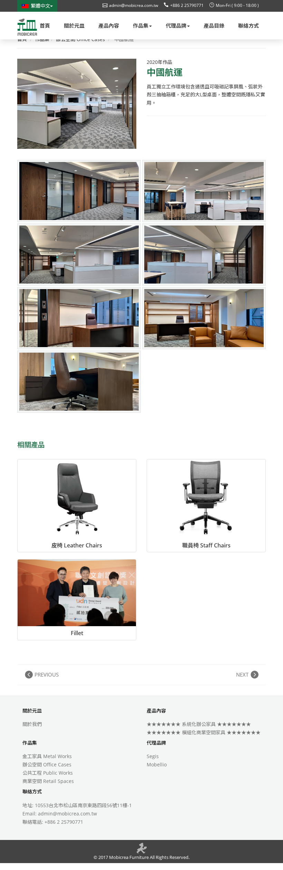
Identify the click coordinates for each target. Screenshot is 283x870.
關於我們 (32, 724)
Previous (47, 674)
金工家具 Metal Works (47, 756)
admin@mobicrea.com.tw (133, 5)
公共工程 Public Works (47, 772)
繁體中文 (40, 5)
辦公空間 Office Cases (46, 764)
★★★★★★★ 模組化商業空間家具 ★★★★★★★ (204, 732)
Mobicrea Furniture (128, 857)
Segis (153, 756)
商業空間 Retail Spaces (48, 781)
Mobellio (157, 764)
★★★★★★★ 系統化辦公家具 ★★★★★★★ (199, 724)
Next (242, 674)
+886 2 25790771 (187, 5)
